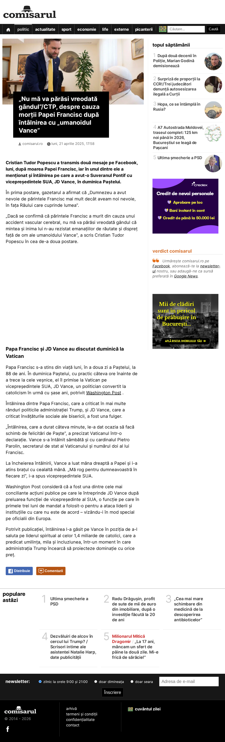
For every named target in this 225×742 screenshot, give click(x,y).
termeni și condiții (81, 714)
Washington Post (103, 392)
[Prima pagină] (8, 29)
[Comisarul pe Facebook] (7, 729)
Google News (186, 276)
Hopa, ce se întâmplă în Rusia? (176, 106)
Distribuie (21, 571)
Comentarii (53, 571)
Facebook (161, 266)
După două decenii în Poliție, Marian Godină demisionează (174, 60)
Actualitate (45, 29)
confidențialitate (80, 719)
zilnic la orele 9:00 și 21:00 (65, 681)
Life (105, 29)
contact (72, 725)
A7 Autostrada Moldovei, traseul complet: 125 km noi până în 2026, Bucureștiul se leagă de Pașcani (178, 137)
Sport (66, 29)
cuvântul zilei (147, 709)
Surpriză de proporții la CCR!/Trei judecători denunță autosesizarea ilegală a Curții (176, 86)
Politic (23, 29)
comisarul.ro (32, 143)
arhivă (71, 708)
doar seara (143, 681)
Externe (121, 29)
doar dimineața (111, 681)
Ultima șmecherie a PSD (177, 157)
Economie (86, 29)
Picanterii (144, 29)
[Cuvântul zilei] (159, 28)
